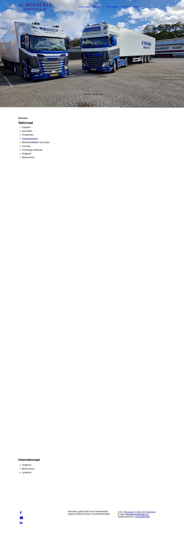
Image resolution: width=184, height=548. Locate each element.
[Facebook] (21, 513)
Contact (136, 7)
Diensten (97, 7)
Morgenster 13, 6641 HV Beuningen (139, 512)
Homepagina (84, 7)
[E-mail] (21, 517)
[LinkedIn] (21, 522)
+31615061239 (142, 517)
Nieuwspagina (112, 7)
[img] (35, 6)
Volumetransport (30, 138)
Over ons (125, 7)
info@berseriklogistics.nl (137, 514)
